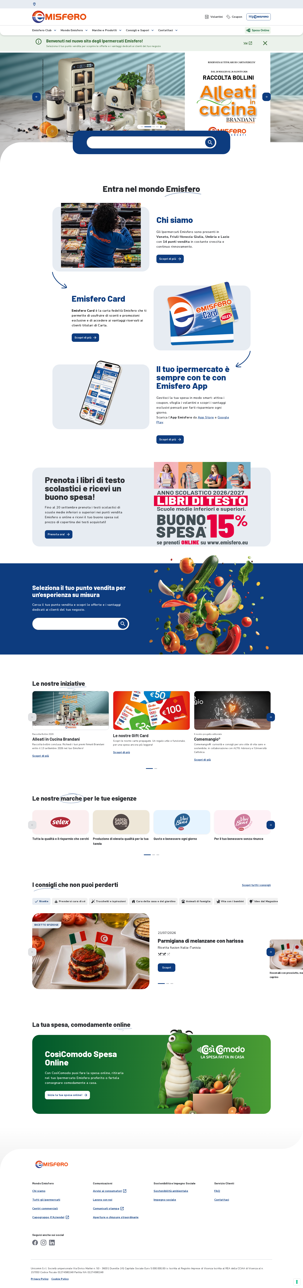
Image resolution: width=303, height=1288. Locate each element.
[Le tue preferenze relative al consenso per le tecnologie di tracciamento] (297, 1282)
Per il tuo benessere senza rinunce (238, 839)
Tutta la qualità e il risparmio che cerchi (60, 839)
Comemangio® (207, 739)
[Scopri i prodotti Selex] (60, 822)
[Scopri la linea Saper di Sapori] (121, 822)
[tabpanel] (151, 954)
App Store (206, 417)
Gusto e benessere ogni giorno (175, 839)
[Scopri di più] (70, 710)
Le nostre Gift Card (131, 735)
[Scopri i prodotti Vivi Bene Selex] (182, 822)
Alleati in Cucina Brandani (56, 739)
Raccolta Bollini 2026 (42, 734)
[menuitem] (214, 17)
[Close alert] (265, 43)
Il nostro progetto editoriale (208, 734)
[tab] (41, 901)
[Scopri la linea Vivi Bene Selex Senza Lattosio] (242, 822)
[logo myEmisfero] (258, 16)
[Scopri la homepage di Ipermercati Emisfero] (59, 17)
